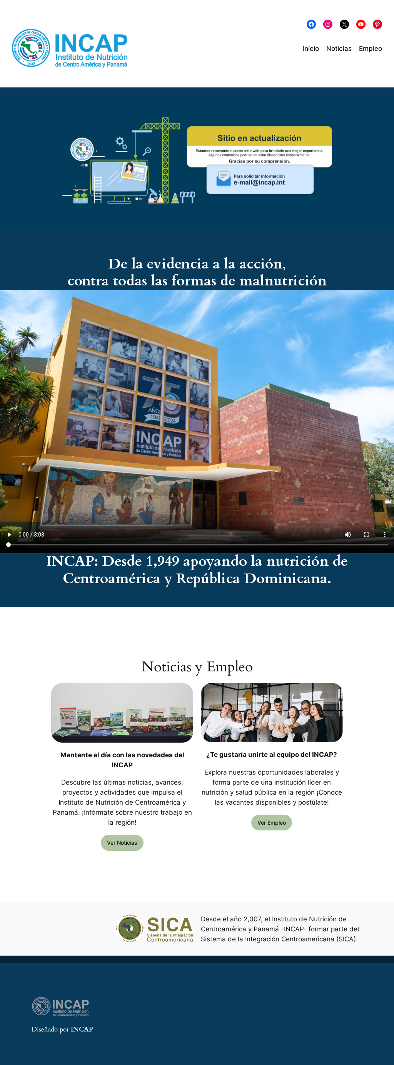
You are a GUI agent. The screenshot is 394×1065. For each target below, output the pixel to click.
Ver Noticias (122, 842)
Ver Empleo (271, 822)
